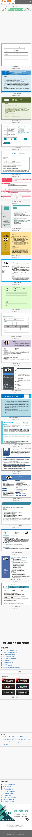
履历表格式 (5, 664)
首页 (2, 6)
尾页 (28, 643)
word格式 (14, 739)
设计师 (3, 744)
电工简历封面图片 (7, 795)
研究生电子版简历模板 (16, 255)
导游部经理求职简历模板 (8, 801)
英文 (19, 739)
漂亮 (9, 742)
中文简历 (14, 68)
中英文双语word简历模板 (8, 656)
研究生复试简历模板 (16, 390)
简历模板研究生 (16, 363)
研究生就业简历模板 (16, 147)
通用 (22, 739)
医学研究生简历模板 (16, 282)
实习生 (22, 742)
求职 (2, 736)
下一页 (23, 643)
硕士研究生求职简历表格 (16, 336)
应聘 (13, 736)
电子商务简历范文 (7, 786)
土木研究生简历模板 (16, 93)
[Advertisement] (16, 27)
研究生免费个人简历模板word (16, 525)
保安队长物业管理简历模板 (9, 784)
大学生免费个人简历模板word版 (10, 650)
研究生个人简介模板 (16, 471)
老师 (19, 742)
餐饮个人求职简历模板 (8, 788)
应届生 (21, 736)
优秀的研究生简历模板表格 (16, 66)
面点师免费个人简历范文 (8, 793)
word (25, 736)
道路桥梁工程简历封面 (8, 789)
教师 (29, 739)
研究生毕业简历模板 (16, 606)
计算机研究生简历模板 (16, 120)
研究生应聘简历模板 (16, 228)
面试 (25, 739)
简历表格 (3, 739)
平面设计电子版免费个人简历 (9, 791)
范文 (6, 736)
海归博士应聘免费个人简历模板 (10, 652)
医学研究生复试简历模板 (16, 552)
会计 (7, 744)
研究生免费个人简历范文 (16, 498)
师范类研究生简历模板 (16, 174)
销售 (12, 742)
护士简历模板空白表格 (8, 662)
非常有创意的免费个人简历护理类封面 (11, 667)
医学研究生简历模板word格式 (16, 444)
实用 (6, 742)
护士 (2, 742)
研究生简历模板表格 (16, 201)
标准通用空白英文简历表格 (9, 654)
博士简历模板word (7, 660)
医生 (16, 742)
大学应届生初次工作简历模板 (9, 658)
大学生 (17, 736)
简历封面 (9, 739)
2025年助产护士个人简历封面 (9, 797)
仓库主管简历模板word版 (8, 799)
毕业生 (9, 736)
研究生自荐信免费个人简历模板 (16, 417)
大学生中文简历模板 (7, 665)
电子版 (27, 742)
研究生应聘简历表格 (16, 309)
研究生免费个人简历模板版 (16, 579)
